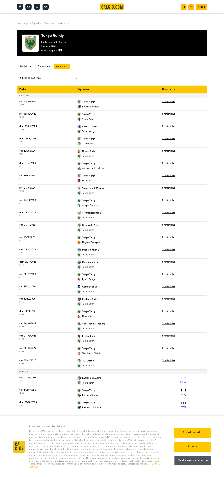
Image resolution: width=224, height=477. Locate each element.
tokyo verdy (50, 23)
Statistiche (26, 66)
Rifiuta (192, 446)
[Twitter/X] (37, 7)
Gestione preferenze (193, 460)
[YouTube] (46, 7)
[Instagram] (28, 7)
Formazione (44, 66)
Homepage (22, 23)
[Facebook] (20, 7)
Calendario (62, 66)
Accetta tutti (193, 432)
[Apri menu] (191, 7)
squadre (36, 23)
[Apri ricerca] (184, 7)
